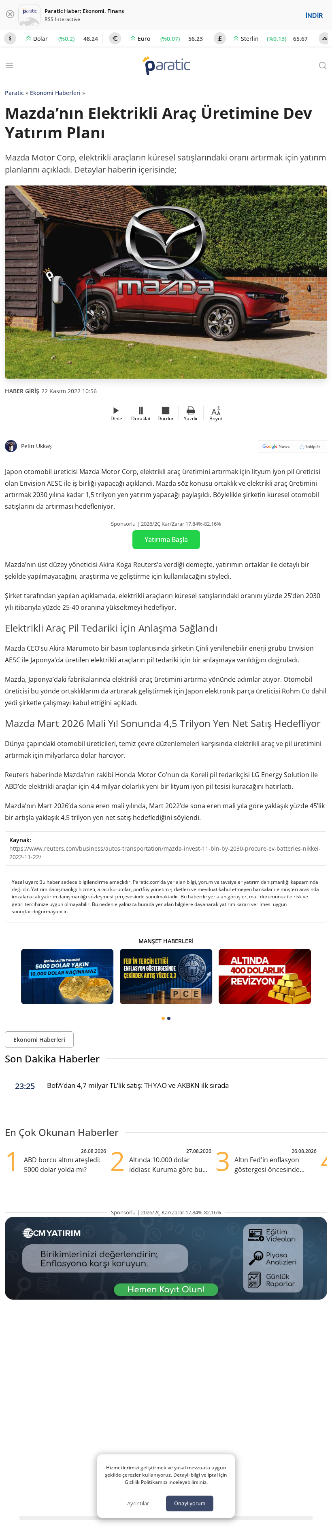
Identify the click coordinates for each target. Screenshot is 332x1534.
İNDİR (314, 15)
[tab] (163, 1018)
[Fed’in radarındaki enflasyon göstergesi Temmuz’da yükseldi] (166, 976)
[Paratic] (166, 66)
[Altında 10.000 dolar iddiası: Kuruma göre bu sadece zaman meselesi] (67, 976)
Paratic (14, 93)
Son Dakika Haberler (52, 1058)
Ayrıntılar (138, 1503)
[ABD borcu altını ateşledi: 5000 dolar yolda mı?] (265, 976)
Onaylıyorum (189, 1503)
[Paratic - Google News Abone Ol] (292, 449)
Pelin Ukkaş (36, 446)
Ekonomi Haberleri (55, 93)
